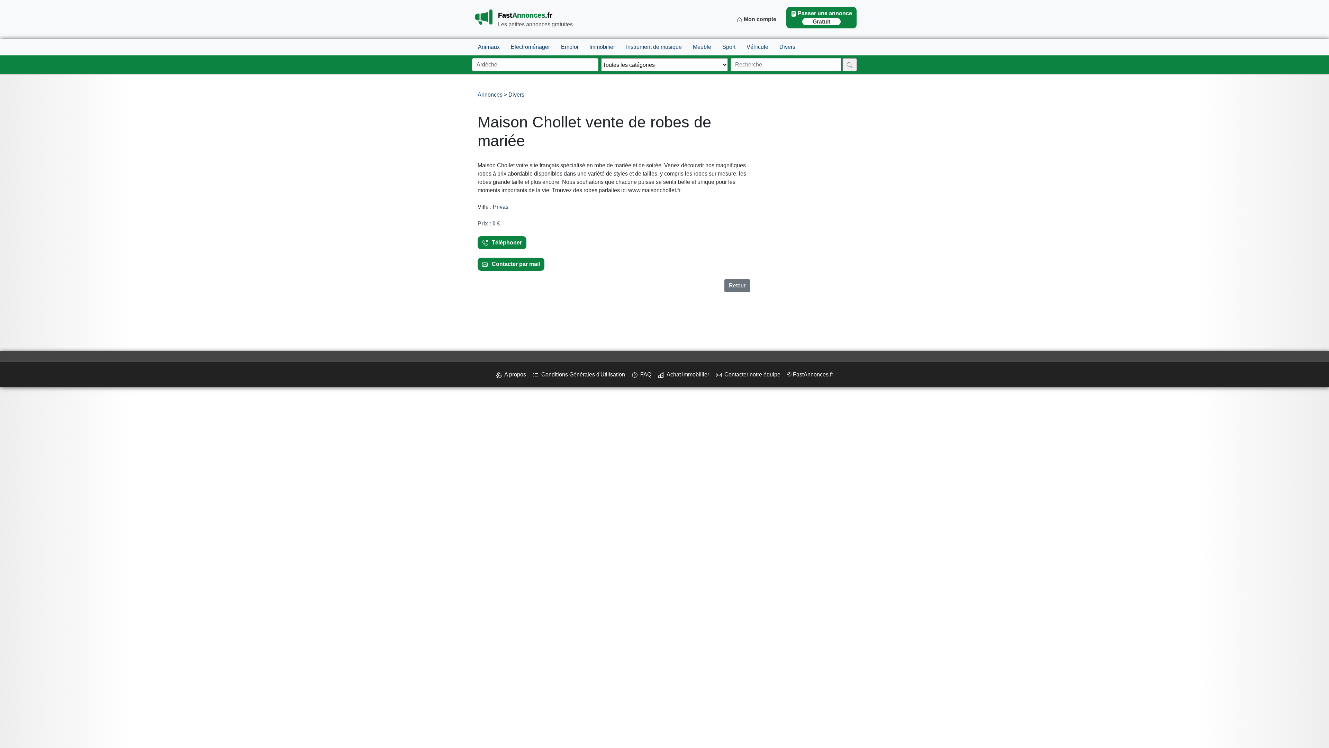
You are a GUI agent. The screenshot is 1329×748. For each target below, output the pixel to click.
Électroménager (530, 47)
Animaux (489, 47)
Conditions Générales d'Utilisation (582, 374)
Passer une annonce (825, 17)
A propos (513, 374)
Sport (728, 47)
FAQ (644, 374)
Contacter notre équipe (751, 374)
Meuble (702, 47)
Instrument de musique (654, 47)
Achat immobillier (686, 374)
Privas (500, 207)
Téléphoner (505, 243)
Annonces (491, 95)
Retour (737, 285)
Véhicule (757, 47)
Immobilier (602, 47)
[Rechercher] (849, 64)
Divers (787, 47)
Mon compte (759, 19)
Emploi (569, 47)
